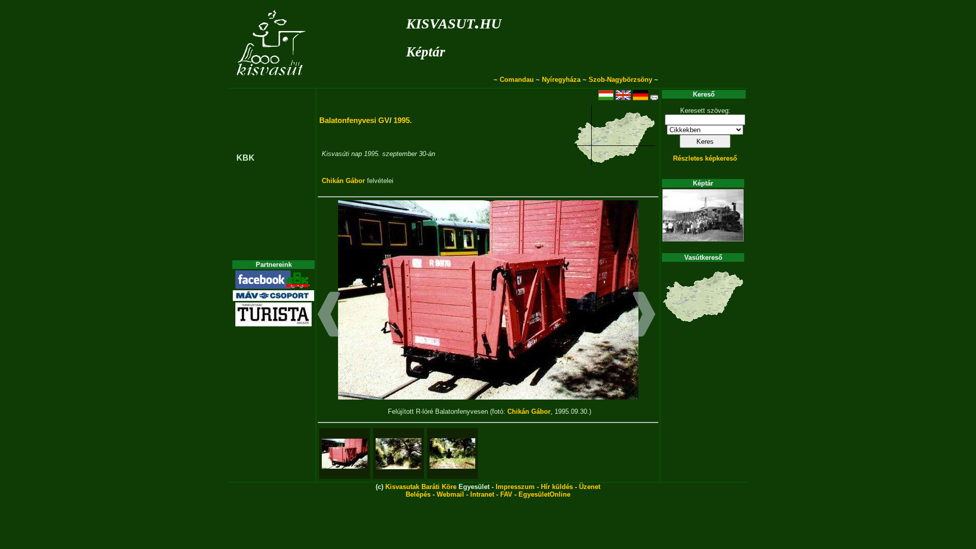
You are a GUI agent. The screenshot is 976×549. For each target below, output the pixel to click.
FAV (506, 494)
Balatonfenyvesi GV (354, 120)
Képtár (425, 51)
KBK (245, 158)
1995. (402, 120)
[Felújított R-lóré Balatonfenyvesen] (345, 454)
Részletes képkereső (705, 158)
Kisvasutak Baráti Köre (420, 487)
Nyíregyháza (561, 79)
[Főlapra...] (272, 82)
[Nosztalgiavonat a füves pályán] (452, 453)
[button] (329, 315)
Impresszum (515, 487)
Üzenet (589, 487)
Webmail (450, 494)
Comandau (517, 79)
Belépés (418, 494)
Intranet (482, 494)
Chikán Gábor (343, 181)
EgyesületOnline (544, 494)
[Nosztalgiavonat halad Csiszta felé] (398, 453)
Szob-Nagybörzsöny (620, 79)
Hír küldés (557, 487)
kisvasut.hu (453, 21)
